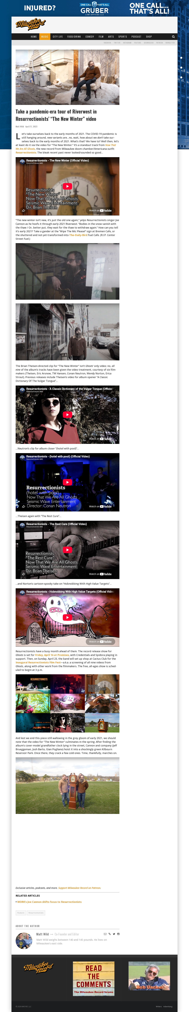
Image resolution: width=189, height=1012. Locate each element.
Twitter (117, 43)
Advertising (167, 1006)
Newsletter (170, 43)
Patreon (159, 43)
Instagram (127, 43)
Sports (122, 36)
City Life (58, 36)
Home (34, 36)
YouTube (137, 43)
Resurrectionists (36, 913)
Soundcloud (149, 43)
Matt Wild (20, 126)
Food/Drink (74, 36)
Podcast (137, 36)
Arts (111, 36)
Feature (20, 913)
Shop (149, 36)
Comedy (90, 36)
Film (101, 36)
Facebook (107, 43)
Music (44, 36)
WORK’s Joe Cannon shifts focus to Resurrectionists (49, 901)
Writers (159, 1006)
